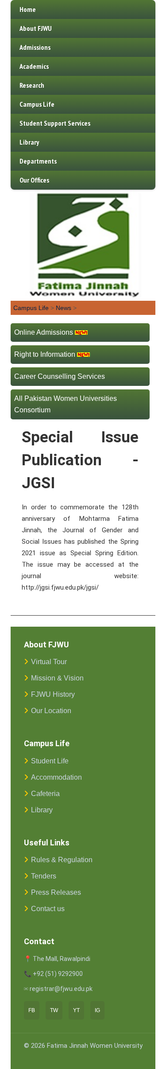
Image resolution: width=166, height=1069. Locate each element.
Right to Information (44, 354)
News (63, 307)
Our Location (51, 710)
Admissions (34, 47)
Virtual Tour (49, 661)
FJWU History (53, 694)
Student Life (50, 761)
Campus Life (36, 104)
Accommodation (56, 777)
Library (29, 142)
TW (54, 1010)
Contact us (48, 908)
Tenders (43, 876)
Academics (34, 66)
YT (76, 1010)
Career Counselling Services (59, 376)
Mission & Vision (57, 678)
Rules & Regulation (62, 859)
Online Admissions (43, 332)
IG (97, 1010)
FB (31, 1010)
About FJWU (35, 28)
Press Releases (56, 892)
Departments (38, 161)
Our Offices (34, 180)
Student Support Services (54, 123)
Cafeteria (45, 793)
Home (27, 9)
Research (31, 85)
